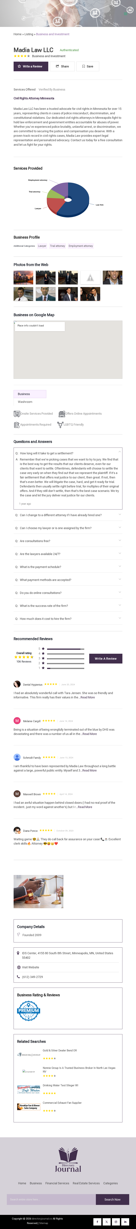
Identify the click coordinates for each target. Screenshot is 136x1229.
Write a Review (32, 66)
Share (64, 66)
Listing (29, 34)
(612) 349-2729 (32, 977)
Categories (110, 1183)
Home (18, 34)
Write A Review (106, 658)
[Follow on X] (107, 1222)
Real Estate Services (86, 1183)
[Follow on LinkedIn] (125, 1222)
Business (36, 1183)
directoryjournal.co (42, 1218)
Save (89, 66)
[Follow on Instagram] (116, 1222)
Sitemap (43, 1223)
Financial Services (57, 1183)
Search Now (112, 1199)
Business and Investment (52, 34)
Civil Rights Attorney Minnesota (34, 98)
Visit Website (30, 967)
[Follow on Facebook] (97, 1222)
